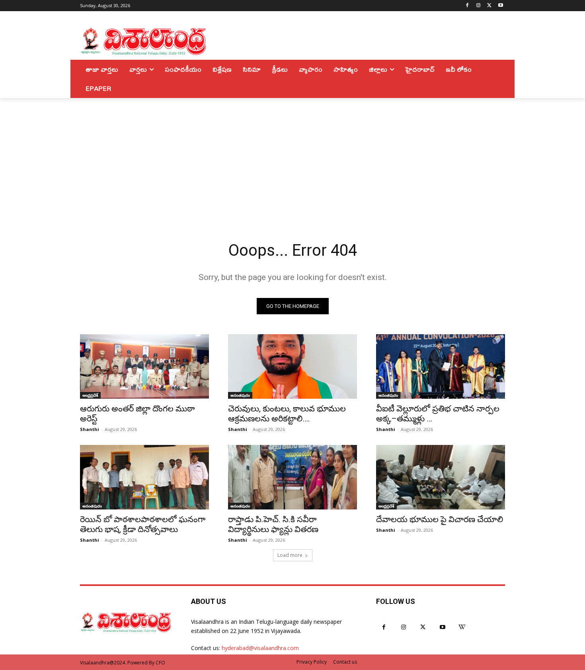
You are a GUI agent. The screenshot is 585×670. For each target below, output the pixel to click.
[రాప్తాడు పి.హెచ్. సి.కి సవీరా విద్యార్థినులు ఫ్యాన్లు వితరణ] (292, 477)
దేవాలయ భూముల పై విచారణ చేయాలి (439, 519)
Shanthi (89, 429)
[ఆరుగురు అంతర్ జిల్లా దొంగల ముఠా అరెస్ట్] (144, 366)
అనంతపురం (240, 395)
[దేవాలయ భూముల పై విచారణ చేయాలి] (440, 477)
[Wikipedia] (462, 627)
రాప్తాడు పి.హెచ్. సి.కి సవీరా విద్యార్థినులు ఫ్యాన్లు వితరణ (273, 524)
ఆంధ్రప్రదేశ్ (90, 395)
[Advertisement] (292, 158)
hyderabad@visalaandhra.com (260, 648)
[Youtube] (500, 5)
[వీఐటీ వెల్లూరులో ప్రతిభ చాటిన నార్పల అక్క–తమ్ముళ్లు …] (440, 366)
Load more (289, 555)
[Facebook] (467, 5)
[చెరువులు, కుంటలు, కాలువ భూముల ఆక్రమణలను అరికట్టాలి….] (292, 366)
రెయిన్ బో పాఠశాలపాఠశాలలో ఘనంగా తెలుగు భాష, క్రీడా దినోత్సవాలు (142, 524)
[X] (489, 5)
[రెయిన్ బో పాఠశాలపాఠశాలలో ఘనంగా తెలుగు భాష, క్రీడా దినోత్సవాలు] (144, 477)
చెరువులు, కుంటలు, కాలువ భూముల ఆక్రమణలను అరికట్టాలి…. (287, 413)
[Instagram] (478, 5)
